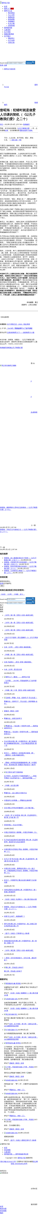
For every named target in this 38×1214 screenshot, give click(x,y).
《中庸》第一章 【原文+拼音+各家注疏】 (19, 654)
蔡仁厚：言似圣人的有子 (13, 971)
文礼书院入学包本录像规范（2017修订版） (19, 808)
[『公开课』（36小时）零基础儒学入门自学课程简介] (17, 677)
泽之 (1, 124)
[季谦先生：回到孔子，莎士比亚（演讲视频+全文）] (20, 698)
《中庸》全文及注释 (11, 785)
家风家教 (11, 19)
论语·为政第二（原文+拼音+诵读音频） (18, 662)
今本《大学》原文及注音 (13, 669)
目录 (6, 130)
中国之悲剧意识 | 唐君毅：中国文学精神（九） (21, 832)
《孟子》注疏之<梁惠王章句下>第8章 (22, 1140)
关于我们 (7, 36)
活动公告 (11, 42)
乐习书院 (7, 32)
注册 (5, 65)
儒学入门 (7, 8)
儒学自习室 (22, 1158)
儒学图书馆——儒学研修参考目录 (16, 1154)
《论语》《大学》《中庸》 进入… (12, 594)
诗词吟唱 (11, 25)
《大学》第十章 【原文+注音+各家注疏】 (19, 615)
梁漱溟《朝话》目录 (11, 711)
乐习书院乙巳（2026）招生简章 (18, 324)
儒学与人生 (8, 11)
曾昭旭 (8, 347)
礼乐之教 (11, 23)
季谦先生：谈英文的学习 (13, 718)
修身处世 (11, 17)
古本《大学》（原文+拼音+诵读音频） (18, 647)
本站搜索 (7, 1150)
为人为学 (11, 15)
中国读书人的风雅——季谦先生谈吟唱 (18, 800)
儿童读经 (7, 30)
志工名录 (11, 40)
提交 (2, 585)
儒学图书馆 (8, 28)
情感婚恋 (11, 21)
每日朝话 (11, 13)
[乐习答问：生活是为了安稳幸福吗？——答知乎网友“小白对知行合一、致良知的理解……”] (13, 772)
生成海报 (33, 412)
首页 (5, 6)
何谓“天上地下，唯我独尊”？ (14, 916)
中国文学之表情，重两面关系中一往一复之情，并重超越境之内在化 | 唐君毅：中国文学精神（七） (21, 871)
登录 (1, 65)
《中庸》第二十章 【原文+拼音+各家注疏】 (19, 690)
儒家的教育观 (9, 34)
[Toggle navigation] (1, 1)
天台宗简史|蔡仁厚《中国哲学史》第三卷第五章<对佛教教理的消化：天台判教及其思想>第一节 (20, 743)
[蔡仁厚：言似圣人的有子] (14, 967)
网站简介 (11, 38)
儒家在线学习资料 (25, 130)
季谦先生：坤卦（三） (17, 1090)
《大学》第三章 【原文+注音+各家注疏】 (19, 630)
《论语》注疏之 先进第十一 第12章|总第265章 (20, 899)
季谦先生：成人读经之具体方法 (15, 793)
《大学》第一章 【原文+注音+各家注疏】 (19, 622)
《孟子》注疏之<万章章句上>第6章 (16, 933)
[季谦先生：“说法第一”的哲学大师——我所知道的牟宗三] (21, 728)
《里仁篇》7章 (16, 140)
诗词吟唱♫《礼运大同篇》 (13, 825)
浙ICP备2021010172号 (8, 1161)
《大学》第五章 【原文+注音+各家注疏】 (19, 950)
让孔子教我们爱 (23, 128)
